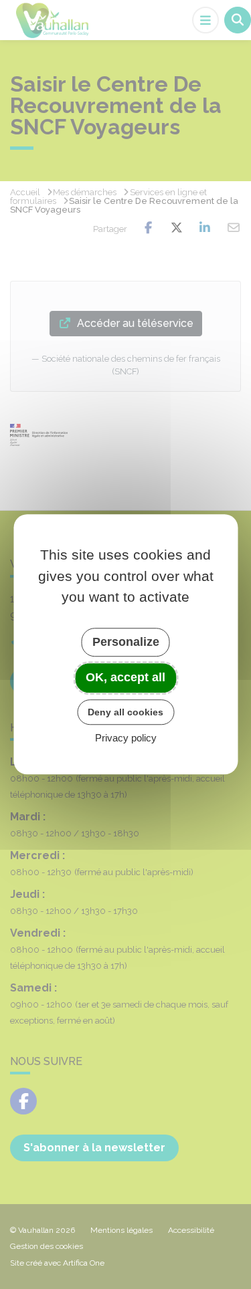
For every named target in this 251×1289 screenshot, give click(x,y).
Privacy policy (126, 738)
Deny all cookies (125, 712)
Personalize (125, 642)
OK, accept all (125, 677)
